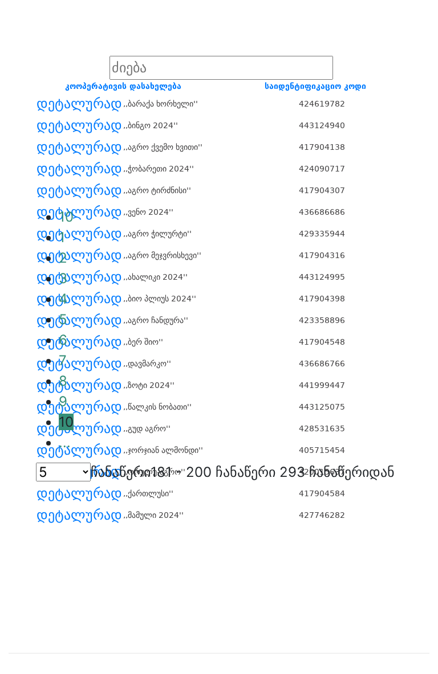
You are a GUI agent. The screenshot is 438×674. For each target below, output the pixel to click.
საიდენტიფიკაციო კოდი (315, 86)
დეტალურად (79, 104)
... (65, 442)
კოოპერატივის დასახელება (123, 86)
